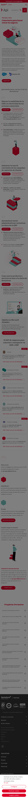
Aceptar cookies (14, 795)
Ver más (6, 783)
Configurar (14, 786)
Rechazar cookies (14, 791)
